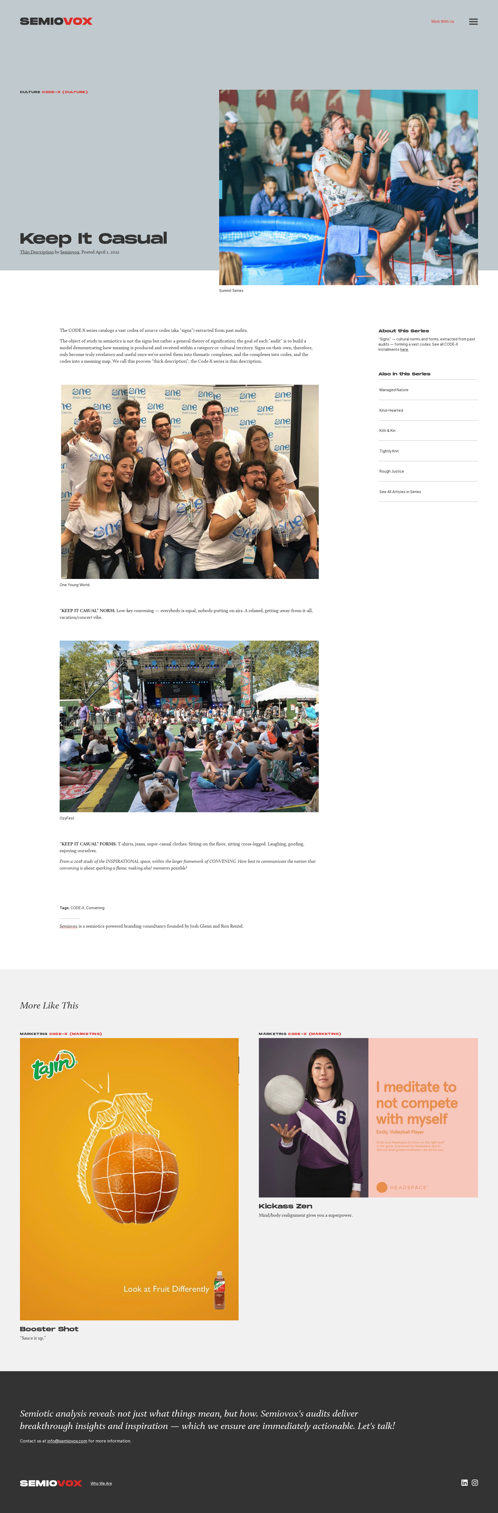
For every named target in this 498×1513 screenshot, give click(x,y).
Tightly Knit (389, 450)
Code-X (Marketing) (75, 1034)
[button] (473, 21)
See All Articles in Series (400, 491)
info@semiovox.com (67, 1441)
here (404, 349)
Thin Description (37, 252)
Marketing (34, 1034)
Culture (30, 92)
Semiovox (69, 252)
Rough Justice (391, 471)
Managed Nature (394, 389)
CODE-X (78, 907)
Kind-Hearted (391, 410)
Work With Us (442, 21)
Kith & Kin (387, 430)
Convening (95, 907)
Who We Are (101, 1483)
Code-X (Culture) (65, 92)
